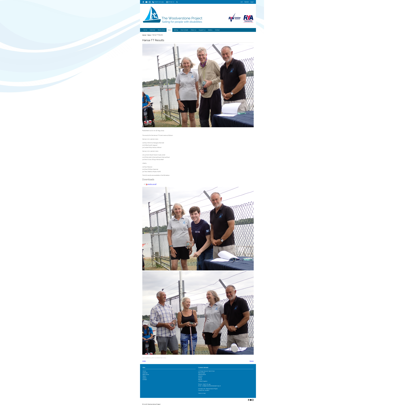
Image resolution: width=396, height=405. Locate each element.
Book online (161, 30)
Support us (202, 30)
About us (193, 30)
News (169, 30)
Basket (247, 2)
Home (145, 30)
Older (144, 361)
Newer (252, 361)
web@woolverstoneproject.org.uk (211, 386)
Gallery (210, 30)
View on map (202, 393)
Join (241, 2)
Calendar (152, 30)
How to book (184, 30)
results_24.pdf (152, 184)
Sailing (176, 30)
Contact (217, 30)
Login (252, 2)
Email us (171, 2)
